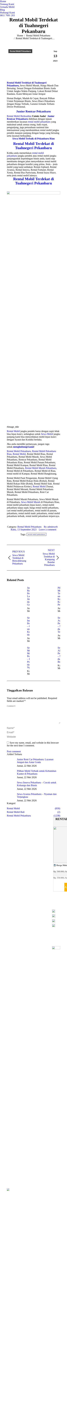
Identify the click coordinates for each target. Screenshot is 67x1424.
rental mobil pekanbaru (36, 534)
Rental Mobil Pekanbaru (19, 451)
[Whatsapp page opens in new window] (24, 920)
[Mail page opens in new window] (34, 915)
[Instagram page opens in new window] (29, 915)
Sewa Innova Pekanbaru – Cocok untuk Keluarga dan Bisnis (36, 784)
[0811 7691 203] (56, 912)
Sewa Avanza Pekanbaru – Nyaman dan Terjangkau (37, 795)
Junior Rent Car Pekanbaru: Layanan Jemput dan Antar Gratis (35, 761)
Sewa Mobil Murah (30, 502)
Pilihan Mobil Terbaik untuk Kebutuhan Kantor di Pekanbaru (36, 772)
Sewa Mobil (47, 434)
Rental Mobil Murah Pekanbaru (40, 468)
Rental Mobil (13, 431)
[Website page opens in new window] (38, 915)
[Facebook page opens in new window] (24, 915)
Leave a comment (47, 529)
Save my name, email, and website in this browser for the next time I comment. (33, 744)
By (51, 526)
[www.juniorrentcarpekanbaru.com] (56, 925)
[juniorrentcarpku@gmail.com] (56, 921)
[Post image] (15, 593)
